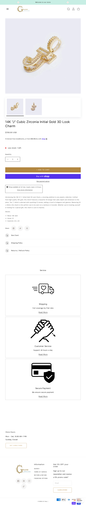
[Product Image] (43, 56)
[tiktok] (24, 486)
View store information (25, 190)
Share (7, 228)
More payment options (43, 181)
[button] (7, 9)
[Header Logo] (40, 9)
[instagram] (29, 481)
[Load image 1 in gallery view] (15, 107)
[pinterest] (24, 481)
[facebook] (18, 481)
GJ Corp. (45, 501)
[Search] (68, 9)
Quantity (8, 154)
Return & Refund (40, 475)
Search (36, 469)
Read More (43, 312)
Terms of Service (40, 472)
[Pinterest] (27, 228)
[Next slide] (68, 2)
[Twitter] (20, 228)
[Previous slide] (18, 2)
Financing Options (41, 478)
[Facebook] (13, 228)
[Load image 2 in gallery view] (33, 107)
